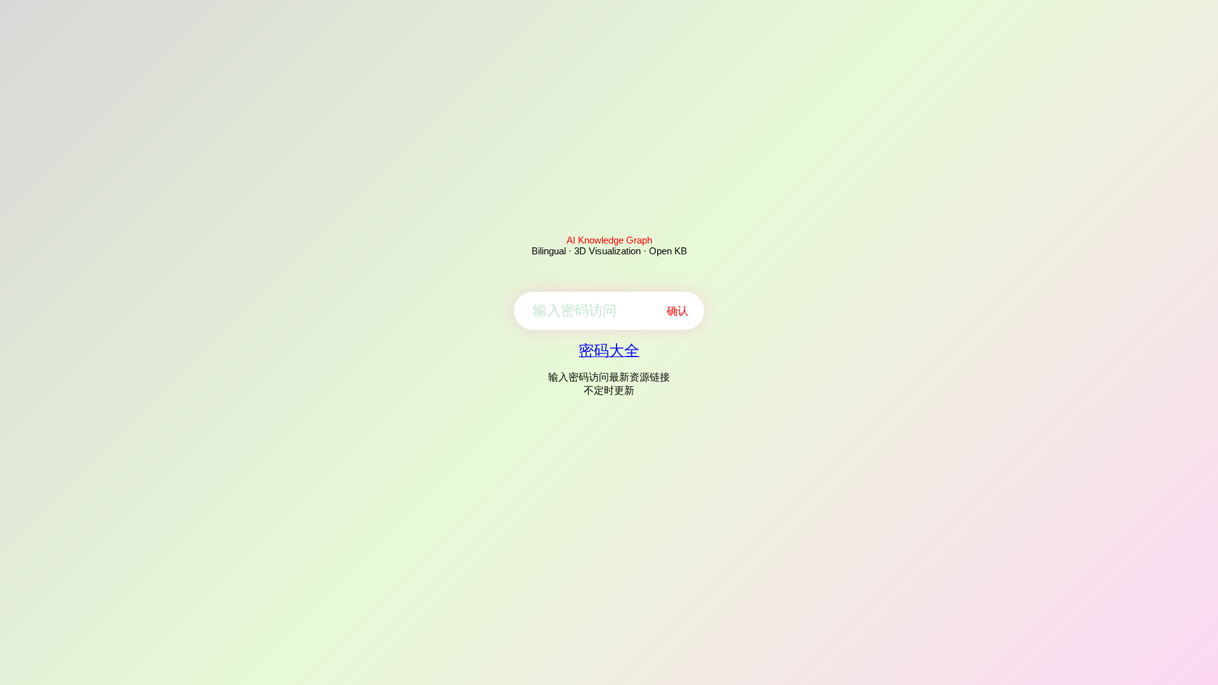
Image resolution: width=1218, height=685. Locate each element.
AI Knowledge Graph (609, 240)
